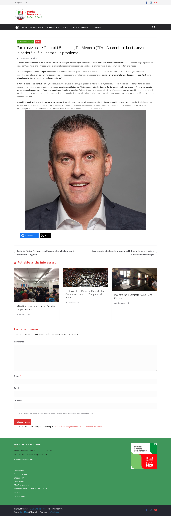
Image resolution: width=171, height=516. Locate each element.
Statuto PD (19, 477)
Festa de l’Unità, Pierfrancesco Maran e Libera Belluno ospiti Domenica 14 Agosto (45, 253)
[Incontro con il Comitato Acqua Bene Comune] (134, 270)
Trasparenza (19, 470)
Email (17, 388)
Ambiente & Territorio (25, 42)
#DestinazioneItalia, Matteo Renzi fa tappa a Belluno (36, 307)
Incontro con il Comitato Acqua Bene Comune (133, 296)
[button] (42, 27)
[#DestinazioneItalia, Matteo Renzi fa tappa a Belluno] (36, 270)
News (38, 42)
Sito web (18, 400)
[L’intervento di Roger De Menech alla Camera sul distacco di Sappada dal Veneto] (85, 270)
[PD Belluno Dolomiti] (17, 27)
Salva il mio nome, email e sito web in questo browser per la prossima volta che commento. (56, 413)
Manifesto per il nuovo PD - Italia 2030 (30, 488)
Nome (17, 375)
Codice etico (19, 481)
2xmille (17, 492)
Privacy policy (20, 495)
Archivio (98, 27)
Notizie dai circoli (81, 27)
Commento (19, 341)
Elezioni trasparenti (22, 474)
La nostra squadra (31, 27)
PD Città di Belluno (56, 27)
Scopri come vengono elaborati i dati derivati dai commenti (79, 426)
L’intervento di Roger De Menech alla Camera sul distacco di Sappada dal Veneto (84, 294)
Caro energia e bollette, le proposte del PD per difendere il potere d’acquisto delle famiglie (123, 253)
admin (35, 58)
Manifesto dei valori (22, 485)
